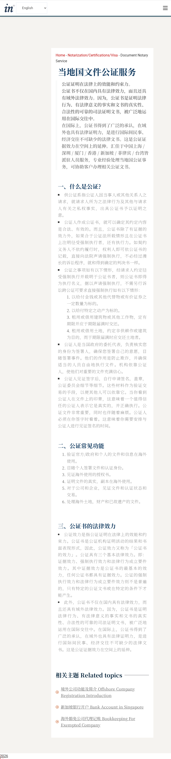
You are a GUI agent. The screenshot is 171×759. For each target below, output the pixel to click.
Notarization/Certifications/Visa (93, 55)
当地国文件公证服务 (97, 71)
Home (60, 55)
